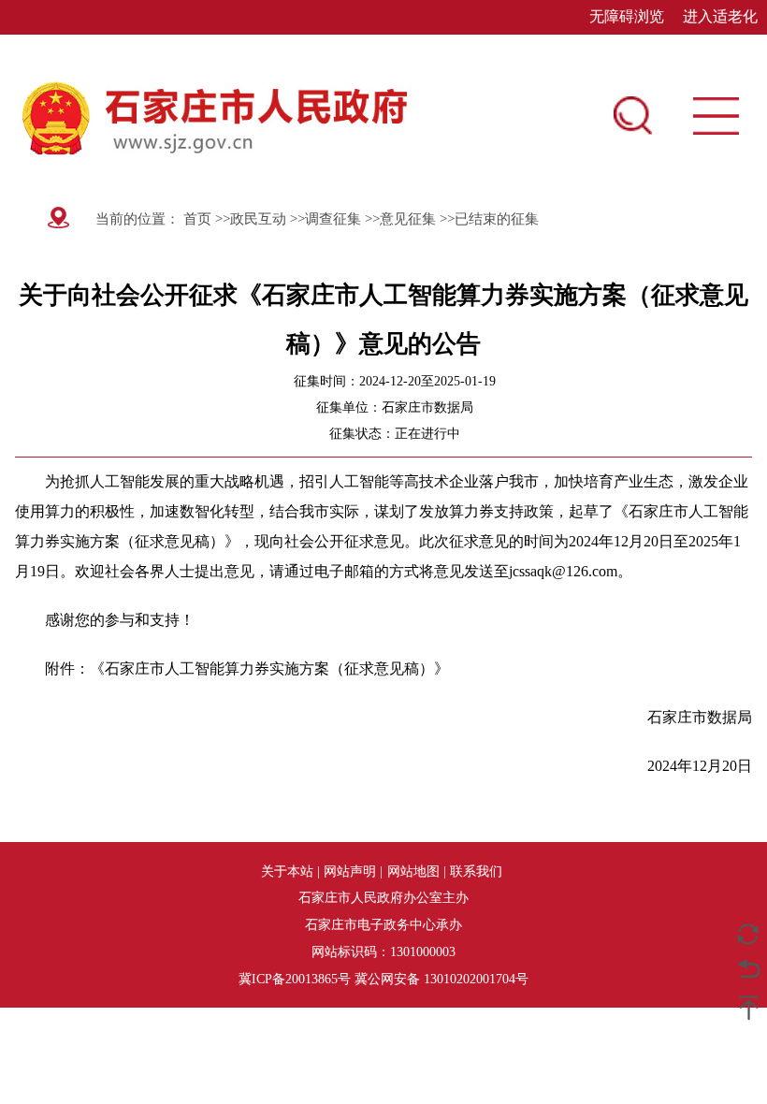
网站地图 (413, 871)
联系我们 (476, 871)
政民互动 (258, 218)
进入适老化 (720, 16)
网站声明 (350, 871)
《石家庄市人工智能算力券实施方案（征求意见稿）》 (269, 668)
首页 (195, 218)
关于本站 (287, 871)
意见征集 (408, 218)
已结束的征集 (497, 218)
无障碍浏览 (626, 16)
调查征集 (333, 218)
